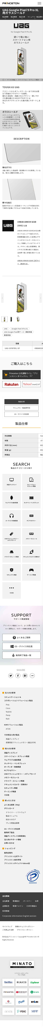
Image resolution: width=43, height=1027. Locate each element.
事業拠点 (16, 901)
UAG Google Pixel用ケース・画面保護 (18, 332)
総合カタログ (11, 819)
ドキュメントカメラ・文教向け (16, 784)
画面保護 (7, 335)
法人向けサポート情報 (12, 839)
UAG (5, 328)
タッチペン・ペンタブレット (15, 763)
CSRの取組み (32, 906)
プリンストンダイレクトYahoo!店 (17, 863)
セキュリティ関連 (10, 788)
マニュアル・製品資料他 (21, 408)
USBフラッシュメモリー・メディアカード (20, 774)
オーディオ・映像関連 (12, 767)
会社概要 (5, 901)
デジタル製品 (11, 80)
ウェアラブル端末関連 (12, 760)
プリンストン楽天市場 (12, 860)
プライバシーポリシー (25, 930)
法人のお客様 (10, 692)
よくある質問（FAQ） (12, 805)
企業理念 (5, 906)
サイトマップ (7, 926)
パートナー (27, 901)
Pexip (8, 715)
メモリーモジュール (11, 777)
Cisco (8, 708)
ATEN (8, 729)
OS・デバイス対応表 (21, 414)
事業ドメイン (18, 906)
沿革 (36, 901)
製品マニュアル (12, 816)
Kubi (7, 718)
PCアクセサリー (10, 770)
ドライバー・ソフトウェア (16, 812)
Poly (7, 704)
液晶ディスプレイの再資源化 (15, 836)
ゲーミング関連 (10, 791)
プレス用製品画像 (12, 823)
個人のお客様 (10, 748)
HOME (3, 80)
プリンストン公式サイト (13, 856)
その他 (6, 795)
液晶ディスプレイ (12, 739)
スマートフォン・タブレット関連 (28, 80)
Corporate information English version (19, 916)
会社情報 (5, 896)
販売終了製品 (9, 832)
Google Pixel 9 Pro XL (20, 328)
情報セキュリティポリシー (25, 926)
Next (40, 298)
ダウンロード (9, 808)
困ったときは (10, 800)
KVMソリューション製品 (13, 725)
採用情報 (5, 911)
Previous (2, 298)
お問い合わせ (9, 843)
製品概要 (5, 17)
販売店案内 (8, 853)
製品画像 (14, 17)
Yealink (8, 712)
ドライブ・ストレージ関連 (14, 781)
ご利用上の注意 (8, 930)
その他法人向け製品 (11, 735)
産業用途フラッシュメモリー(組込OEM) (21, 742)
